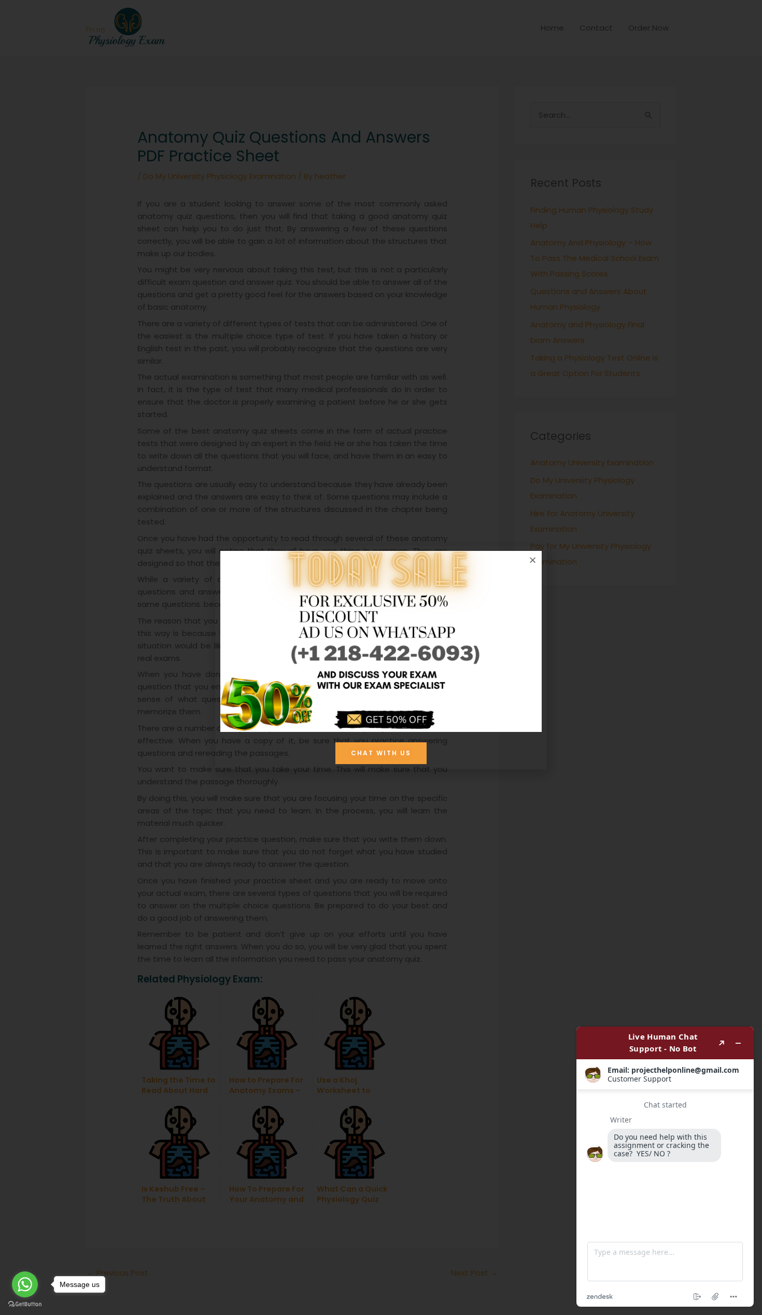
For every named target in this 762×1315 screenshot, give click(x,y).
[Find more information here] (665, 1166)
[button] (533, 560)
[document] (381, 657)
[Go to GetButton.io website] (24, 1304)
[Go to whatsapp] (25, 1284)
